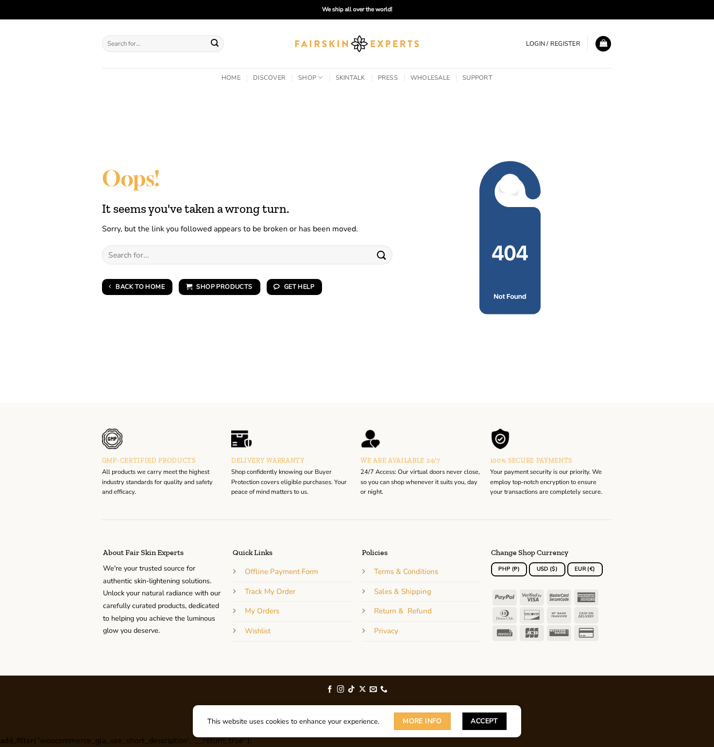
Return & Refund (403, 611)
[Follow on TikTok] (351, 690)
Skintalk (350, 77)
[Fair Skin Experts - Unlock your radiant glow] (357, 44)
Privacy (386, 631)
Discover (269, 77)
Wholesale (430, 77)
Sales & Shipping (402, 591)
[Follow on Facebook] (330, 690)
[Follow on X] (362, 690)
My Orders (262, 611)
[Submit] (215, 43)
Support (477, 77)
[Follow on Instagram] (340, 690)
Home (230, 77)
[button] (553, 43)
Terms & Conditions (406, 571)
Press (388, 77)
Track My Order (270, 591)
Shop (307, 77)
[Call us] (384, 690)
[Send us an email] (373, 690)
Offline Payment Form (281, 571)
